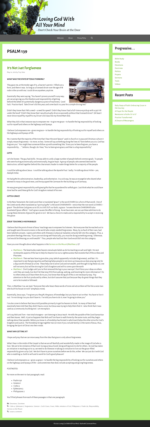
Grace (52, 406)
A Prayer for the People (124, 111)
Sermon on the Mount (58, 244)
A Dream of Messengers (124, 121)
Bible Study (119, 59)
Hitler (57, 406)
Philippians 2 (76, 406)
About (70, 38)
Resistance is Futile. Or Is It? (125, 114)
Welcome (60, 38)
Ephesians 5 (20, 406)
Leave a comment (16, 412)
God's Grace (45, 406)
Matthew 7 (17, 269)
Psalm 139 (84, 406)
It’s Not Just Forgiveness (24, 68)
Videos (117, 84)
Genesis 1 (37, 406)
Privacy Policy (81, 38)
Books (117, 62)
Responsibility (94, 406)
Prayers (118, 74)
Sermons (118, 78)
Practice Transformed (123, 117)
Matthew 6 (17, 258)
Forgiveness (29, 406)
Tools (117, 81)
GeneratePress (91, 423)
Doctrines (21, 403)
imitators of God (65, 406)
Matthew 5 (72, 244)
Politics (118, 71)
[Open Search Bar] (91, 38)
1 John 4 (12, 406)
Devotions (13, 403)
